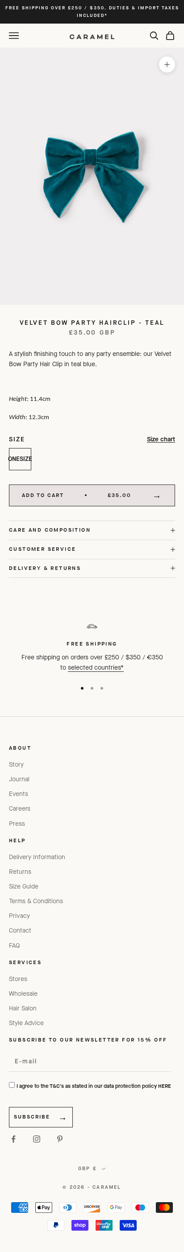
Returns (20, 872)
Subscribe (32, 1116)
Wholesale (23, 993)
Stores (18, 979)
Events (18, 794)
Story (16, 764)
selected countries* (96, 667)
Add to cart (76, 495)
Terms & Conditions (36, 901)
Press (17, 824)
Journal (19, 779)
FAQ (14, 945)
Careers (19, 808)
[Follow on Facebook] (13, 1139)
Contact (20, 930)
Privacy (19, 916)
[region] (92, 645)
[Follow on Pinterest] (59, 1139)
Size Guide (23, 886)
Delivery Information (37, 857)
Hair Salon (23, 1008)
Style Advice (26, 1023)
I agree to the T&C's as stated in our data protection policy (94, 1086)
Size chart (161, 439)
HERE (164, 1086)
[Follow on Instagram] (36, 1139)
